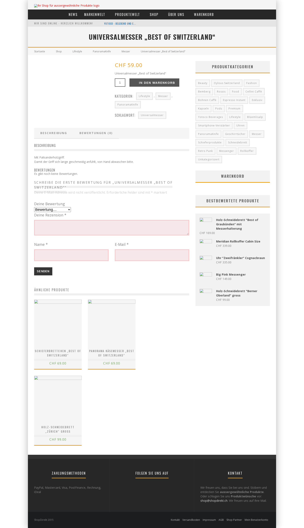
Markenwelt (94, 14)
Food (235, 91)
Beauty (202, 83)
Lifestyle (77, 51)
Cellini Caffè (253, 91)
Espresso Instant (234, 100)
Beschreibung (53, 133)
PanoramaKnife (102, 51)
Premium (235, 108)
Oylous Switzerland (227, 83)
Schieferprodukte (210, 142)
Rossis (221, 91)
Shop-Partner (234, 520)
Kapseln (203, 108)
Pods (218, 108)
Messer (126, 51)
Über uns (176, 14)
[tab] (53, 133)
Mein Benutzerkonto (256, 520)
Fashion (251, 83)
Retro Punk (205, 151)
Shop (154, 14)
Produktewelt (127, 14)
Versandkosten (191, 520)
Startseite (39, 51)
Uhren (240, 125)
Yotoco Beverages (210, 117)
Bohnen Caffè (207, 100)
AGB (221, 520)
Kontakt (175, 520)
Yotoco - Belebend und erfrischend (125, 23)
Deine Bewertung (49, 203)
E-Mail (122, 244)
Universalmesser (152, 115)
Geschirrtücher (235, 134)
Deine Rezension (50, 214)
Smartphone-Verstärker (214, 125)
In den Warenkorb (157, 82)
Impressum (209, 520)
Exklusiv (257, 100)
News (73, 14)
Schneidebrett (237, 142)
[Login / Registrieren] (270, 14)
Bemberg (204, 91)
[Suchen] (259, 14)
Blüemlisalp (255, 117)
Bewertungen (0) (96, 133)
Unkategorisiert (208, 159)
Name (41, 244)
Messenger (226, 151)
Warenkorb (204, 14)
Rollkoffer (247, 151)
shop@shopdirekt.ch (213, 501)
